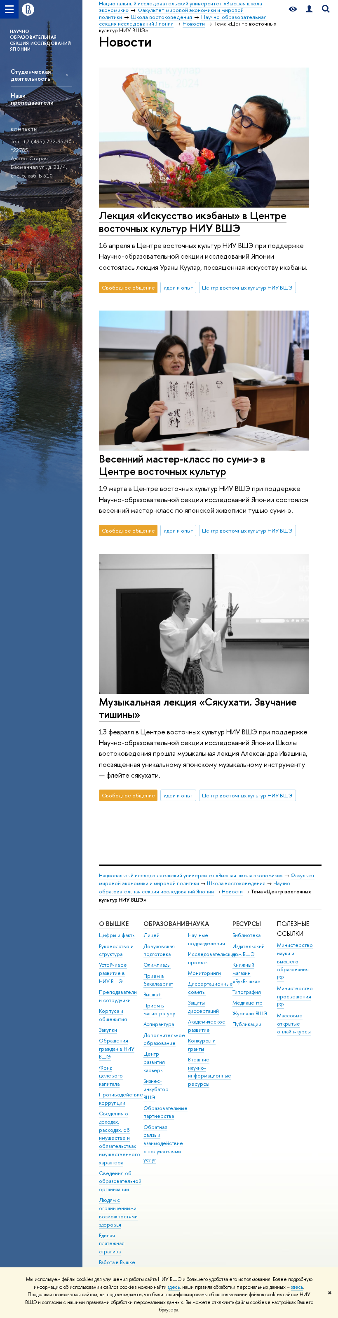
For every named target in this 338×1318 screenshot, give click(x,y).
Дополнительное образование (164, 1039)
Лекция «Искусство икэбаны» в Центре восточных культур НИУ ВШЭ (192, 221)
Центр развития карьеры (154, 1062)
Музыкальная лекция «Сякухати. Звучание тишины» (198, 708)
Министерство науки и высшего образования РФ (295, 961)
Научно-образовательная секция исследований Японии (195, 887)
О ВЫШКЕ (114, 923)
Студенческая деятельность (31, 75)
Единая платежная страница (111, 1243)
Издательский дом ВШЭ (248, 950)
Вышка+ (152, 994)
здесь (174, 1287)
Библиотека (246, 935)
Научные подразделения (206, 939)
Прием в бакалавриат (158, 980)
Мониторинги (204, 973)
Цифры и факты (117, 935)
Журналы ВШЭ (250, 1013)
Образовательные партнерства (165, 1112)
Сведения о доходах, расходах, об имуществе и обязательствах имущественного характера (119, 1138)
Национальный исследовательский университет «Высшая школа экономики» (191, 875)
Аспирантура (158, 1024)
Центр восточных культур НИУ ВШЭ (247, 287)
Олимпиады (157, 964)
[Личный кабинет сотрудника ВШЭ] (309, 9)
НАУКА (198, 923)
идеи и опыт (178, 287)
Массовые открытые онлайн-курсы (294, 1023)
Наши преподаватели (32, 98)
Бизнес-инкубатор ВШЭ (156, 1089)
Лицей (151, 935)
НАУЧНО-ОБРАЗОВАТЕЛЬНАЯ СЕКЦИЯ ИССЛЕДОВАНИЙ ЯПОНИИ (40, 40)
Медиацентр (247, 1002)
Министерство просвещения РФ (295, 996)
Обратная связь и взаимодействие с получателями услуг (163, 1143)
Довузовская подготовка (159, 950)
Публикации (246, 1024)
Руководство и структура (116, 950)
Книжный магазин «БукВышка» (246, 973)
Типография (246, 992)
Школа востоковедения (236, 883)
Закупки (108, 1029)
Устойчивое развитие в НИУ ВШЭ (113, 973)
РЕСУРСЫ (246, 923)
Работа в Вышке (117, 1262)
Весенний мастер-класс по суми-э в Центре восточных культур (182, 465)
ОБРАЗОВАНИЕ (165, 923)
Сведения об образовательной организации (120, 1181)
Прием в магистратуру (159, 1009)
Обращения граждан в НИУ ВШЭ (116, 1049)
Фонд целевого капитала (111, 1076)
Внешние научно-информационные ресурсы (209, 1071)
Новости (232, 891)
